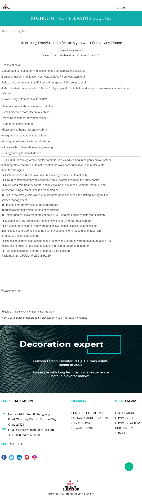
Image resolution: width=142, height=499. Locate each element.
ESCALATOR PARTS (83, 428)
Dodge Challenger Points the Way (34, 311)
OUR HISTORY (124, 428)
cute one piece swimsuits (93, 470)
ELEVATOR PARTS (82, 423)
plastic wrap (57, 470)
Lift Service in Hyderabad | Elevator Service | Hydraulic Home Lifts (48, 317)
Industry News (20, 31)
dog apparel (15, 470)
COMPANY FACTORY (128, 423)
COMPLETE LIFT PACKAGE (87, 413)
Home (5, 31)
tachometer (72, 470)
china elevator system (71, 50)
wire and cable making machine (71, 473)
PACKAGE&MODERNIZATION (89, 418)
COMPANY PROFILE (127, 418)
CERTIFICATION (124, 413)
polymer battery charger (36, 470)
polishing (113, 470)
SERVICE (120, 433)
